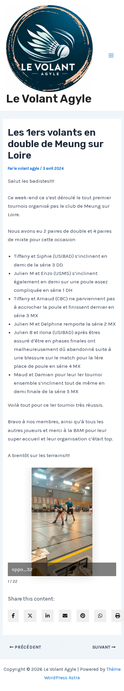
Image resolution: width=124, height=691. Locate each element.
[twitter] (30, 616)
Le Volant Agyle (48, 99)
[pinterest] (82, 616)
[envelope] (65, 616)
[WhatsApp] (100, 616)
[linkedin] (48, 616)
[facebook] (13, 616)
